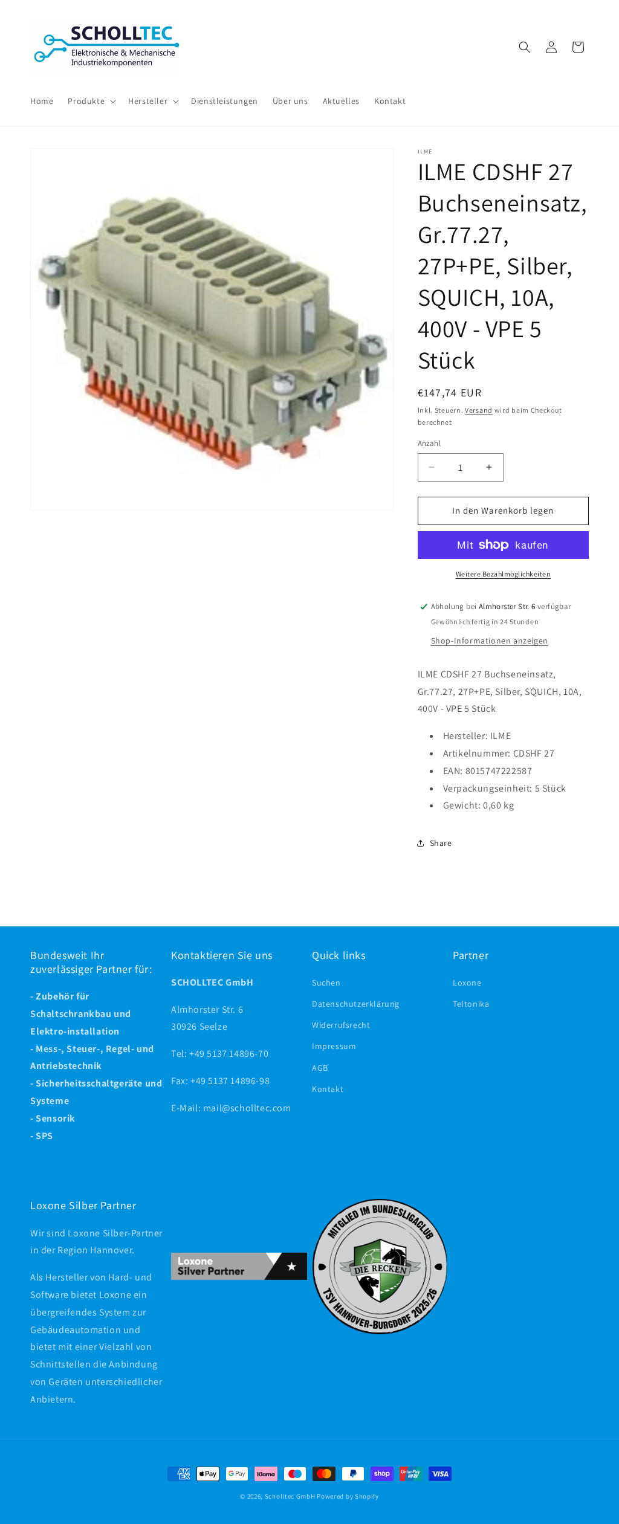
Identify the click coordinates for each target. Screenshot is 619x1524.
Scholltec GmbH (290, 1496)
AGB (320, 1067)
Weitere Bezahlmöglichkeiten (503, 573)
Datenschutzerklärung (356, 1003)
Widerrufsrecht (341, 1024)
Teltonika (471, 1003)
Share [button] (441, 843)
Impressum (334, 1046)
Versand (479, 410)
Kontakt (327, 1088)
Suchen (326, 982)
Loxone (467, 982)
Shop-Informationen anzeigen (489, 640)
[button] (90, 101)
